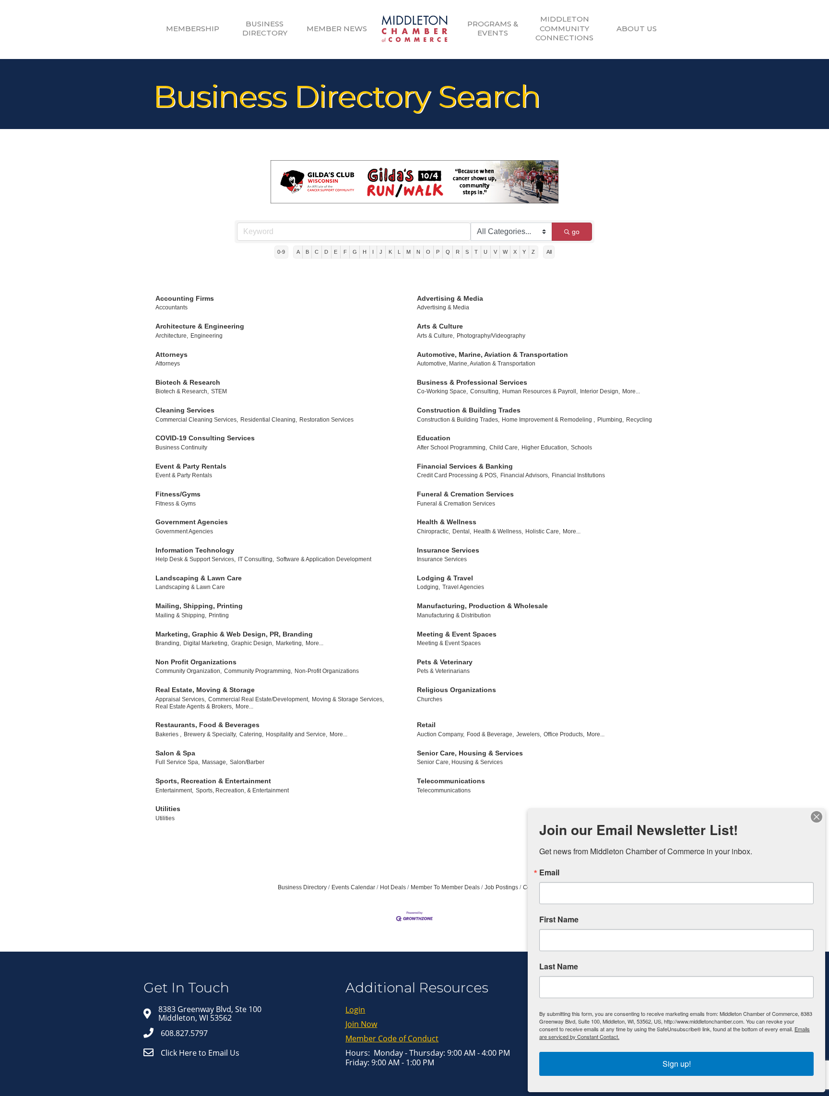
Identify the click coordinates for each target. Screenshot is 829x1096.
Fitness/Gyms (178, 494)
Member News (337, 28)
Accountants (171, 307)
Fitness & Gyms (175, 503)
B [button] (307, 252)
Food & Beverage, (490, 734)
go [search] (576, 232)
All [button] (549, 252)
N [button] (418, 252)
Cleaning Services (184, 410)
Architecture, (171, 335)
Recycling (639, 419)
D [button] (326, 252)
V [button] (495, 252)
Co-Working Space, (442, 391)
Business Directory (264, 28)
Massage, (214, 762)
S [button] (467, 252)
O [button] (428, 252)
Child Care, (504, 447)
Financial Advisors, (524, 475)
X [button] (515, 252)
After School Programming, (452, 447)
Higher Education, (544, 447)
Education (433, 438)
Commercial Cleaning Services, (196, 419)
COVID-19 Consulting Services (205, 438)
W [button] (505, 252)
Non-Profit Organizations (327, 671)
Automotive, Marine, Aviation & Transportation (492, 354)
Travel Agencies (463, 587)
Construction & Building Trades (469, 410)
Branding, (168, 643)
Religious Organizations (456, 690)
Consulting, (485, 391)
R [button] (458, 252)
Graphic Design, (252, 643)
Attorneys (171, 354)
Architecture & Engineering (199, 326)
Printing (219, 615)
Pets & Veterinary (445, 662)
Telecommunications (451, 781)
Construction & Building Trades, (458, 419)
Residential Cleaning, (268, 419)
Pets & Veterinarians (443, 671)
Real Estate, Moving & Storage (205, 690)
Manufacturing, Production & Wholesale (482, 606)
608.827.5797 (184, 1033)
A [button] (298, 252)
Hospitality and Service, (296, 734)
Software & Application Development (323, 559)
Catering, (251, 734)
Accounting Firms (184, 298)
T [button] (476, 252)
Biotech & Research (187, 382)
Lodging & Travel (445, 578)
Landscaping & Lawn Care (198, 578)
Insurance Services (448, 550)
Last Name (558, 966)
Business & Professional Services (472, 382)
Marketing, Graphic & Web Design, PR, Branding (234, 634)
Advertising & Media (450, 298)
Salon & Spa (175, 753)
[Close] (816, 817)
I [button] (373, 252)
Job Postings (501, 887)
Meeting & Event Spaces (457, 634)
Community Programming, (258, 671)
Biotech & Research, (182, 391)
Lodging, (428, 587)
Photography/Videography (491, 335)
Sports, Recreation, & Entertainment (242, 790)
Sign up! (677, 1063)
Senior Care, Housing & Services (470, 753)
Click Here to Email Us (200, 1053)
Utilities (167, 809)
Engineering (206, 335)
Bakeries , (168, 734)
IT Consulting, (256, 559)
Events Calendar (353, 887)
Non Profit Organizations (196, 662)
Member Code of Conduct (391, 1038)
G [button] (355, 252)
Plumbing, (610, 419)
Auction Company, (440, 734)
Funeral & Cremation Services (465, 494)
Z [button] (533, 252)
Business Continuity (181, 447)
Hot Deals (393, 887)
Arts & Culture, (435, 335)
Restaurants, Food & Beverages (207, 725)
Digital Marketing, (206, 643)
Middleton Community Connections (564, 28)
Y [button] (524, 252)
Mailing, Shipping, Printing (199, 606)
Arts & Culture (440, 326)
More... (631, 391)
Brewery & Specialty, (210, 734)
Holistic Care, (542, 531)
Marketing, (289, 643)
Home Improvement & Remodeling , (548, 419)
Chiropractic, (433, 531)
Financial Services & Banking (465, 466)
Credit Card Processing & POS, (457, 475)
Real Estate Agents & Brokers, (194, 706)
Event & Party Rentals (190, 466)
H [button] (365, 252)
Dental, (461, 531)
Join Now (361, 1024)
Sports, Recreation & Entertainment (213, 781)
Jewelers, (528, 734)
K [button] (390, 252)
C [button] (317, 252)
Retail (426, 725)
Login (355, 1009)
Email (549, 872)
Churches (429, 699)
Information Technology (194, 550)
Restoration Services (326, 419)
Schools (581, 447)
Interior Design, (600, 391)
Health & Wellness (446, 522)
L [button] (399, 252)
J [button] (380, 252)
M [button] (408, 252)
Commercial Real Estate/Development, (258, 699)
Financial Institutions (578, 475)
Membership (192, 28)
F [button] (345, 252)
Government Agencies (191, 522)
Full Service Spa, (177, 762)
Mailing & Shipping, (180, 615)
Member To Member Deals (445, 887)
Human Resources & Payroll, (540, 391)
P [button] (437, 252)
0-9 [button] (281, 252)
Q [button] (448, 252)
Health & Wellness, (498, 531)
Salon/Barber (247, 762)
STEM (219, 391)
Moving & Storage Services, (348, 699)
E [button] (335, 252)
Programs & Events (492, 28)
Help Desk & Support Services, (195, 559)
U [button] (485, 252)
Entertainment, (174, 790)
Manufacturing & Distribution (454, 615)
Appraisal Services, (180, 699)
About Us (636, 28)
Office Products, (564, 734)
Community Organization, (188, 671)
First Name (559, 919)
